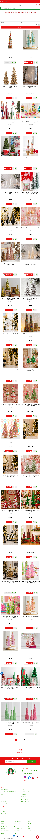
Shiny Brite (3, 828)
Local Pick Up (23, 789)
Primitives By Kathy (18, 828)
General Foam (17, 830)
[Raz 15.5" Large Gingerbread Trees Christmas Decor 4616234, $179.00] (10, 393)
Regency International (18, 831)
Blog (1, 799)
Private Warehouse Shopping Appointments (9, 791)
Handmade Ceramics (32, 826)
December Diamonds (18, 826)
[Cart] (39, 5)
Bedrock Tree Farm (31, 830)
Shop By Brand (24, 803)
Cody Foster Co (17, 823)
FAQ (1, 796)
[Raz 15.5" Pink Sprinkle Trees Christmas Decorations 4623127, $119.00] (30, 216)
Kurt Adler (2, 823)
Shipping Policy (24, 796)
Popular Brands (4, 817)
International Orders (25, 801)
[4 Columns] (39, 25)
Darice (29, 819)
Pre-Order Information (25, 791)
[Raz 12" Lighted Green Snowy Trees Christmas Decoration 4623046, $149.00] (10, 287)
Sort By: (2, 22)
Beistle (15, 825)
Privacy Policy (23, 792)
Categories (3, 806)
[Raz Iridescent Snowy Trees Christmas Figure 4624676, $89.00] (10, 181)
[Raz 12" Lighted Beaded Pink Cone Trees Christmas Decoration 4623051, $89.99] (10, 252)
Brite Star (16, 819)
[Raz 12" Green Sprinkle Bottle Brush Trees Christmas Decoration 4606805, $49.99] (10, 605)
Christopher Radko (17, 821)
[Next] (25, 740)
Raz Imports (3, 819)
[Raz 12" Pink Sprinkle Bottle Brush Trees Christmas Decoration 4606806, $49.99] (30, 570)
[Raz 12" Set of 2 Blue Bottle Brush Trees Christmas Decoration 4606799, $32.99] (30, 40)
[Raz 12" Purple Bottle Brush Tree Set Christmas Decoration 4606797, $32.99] (10, 641)
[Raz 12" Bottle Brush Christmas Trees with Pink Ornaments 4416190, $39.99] (30, 641)
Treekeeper (30, 821)
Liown (29, 828)
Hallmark (2, 833)
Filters (21, 27)
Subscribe (31, 761)
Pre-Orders (3, 811)
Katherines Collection (5, 830)
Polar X (2, 825)
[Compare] (15, 62)
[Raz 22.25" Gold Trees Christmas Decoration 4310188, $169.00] (10, 75)
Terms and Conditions (25, 799)
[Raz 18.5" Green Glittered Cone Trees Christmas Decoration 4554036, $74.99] (10, 711)
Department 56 (3, 821)
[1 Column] (36, 25)
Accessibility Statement (5, 792)
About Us (2, 794)
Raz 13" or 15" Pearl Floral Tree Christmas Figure (10, 369)
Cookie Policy (3, 801)
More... (29, 831)
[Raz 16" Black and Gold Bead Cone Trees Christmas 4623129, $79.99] (10, 216)
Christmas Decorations (5, 808)
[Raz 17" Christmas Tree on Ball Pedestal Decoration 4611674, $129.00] (30, 499)
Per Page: (22, 22)
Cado (15, 833)
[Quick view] (13, 62)
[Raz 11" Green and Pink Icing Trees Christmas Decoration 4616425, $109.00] (30, 358)
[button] (10, 775)
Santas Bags (30, 825)
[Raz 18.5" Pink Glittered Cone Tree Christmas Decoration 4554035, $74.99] (30, 711)
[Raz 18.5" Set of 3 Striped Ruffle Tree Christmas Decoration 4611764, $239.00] (10, 499)
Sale (1, 814)
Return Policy (23, 794)
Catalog (2, 798)
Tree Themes (3, 813)
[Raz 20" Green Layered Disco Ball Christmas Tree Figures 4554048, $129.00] (30, 676)
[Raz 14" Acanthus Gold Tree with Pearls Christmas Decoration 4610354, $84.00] (10, 570)
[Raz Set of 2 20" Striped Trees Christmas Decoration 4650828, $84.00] (10, 110)
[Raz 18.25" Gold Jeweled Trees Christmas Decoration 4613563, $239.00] (10, 464)
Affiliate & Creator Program (6, 789)
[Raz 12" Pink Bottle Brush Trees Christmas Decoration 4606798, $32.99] (30, 605)
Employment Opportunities (6, 803)
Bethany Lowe (3, 831)
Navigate (3, 787)
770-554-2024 (29, 773)
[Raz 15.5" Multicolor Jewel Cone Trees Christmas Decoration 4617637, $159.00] (30, 322)
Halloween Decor (4, 809)
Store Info (23, 798)
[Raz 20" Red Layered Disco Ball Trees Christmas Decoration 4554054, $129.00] (10, 676)
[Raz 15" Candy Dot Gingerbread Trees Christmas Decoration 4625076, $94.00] (30, 146)
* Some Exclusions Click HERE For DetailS (16, 1)
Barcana (29, 823)
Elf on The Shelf (3, 826)
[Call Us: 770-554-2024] (37, 5)
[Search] (39, 8)
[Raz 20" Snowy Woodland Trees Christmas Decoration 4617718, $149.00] (30, 287)
